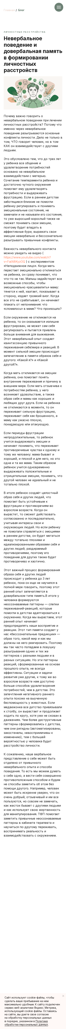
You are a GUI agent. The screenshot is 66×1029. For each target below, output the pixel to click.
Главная (9, 10)
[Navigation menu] (59, 7)
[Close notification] (63, 996)
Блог (21, 10)
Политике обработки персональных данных (26, 1023)
